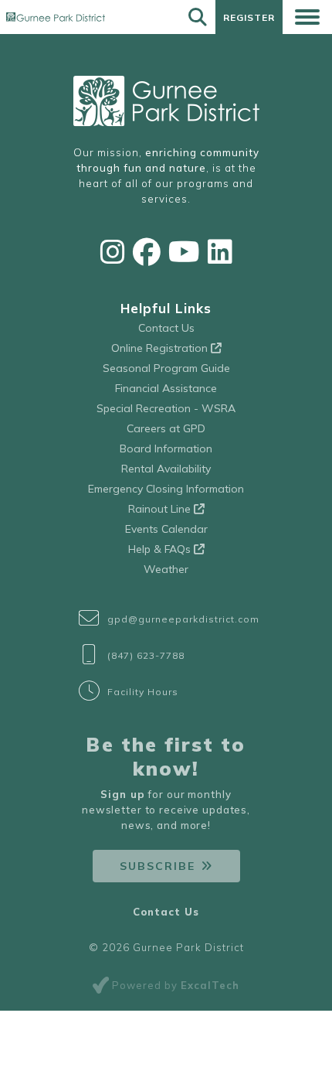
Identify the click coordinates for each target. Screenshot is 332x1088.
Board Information (166, 448)
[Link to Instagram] (112, 251)
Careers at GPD (166, 428)
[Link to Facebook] (147, 251)
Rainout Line (161, 509)
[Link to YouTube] (184, 251)
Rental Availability (166, 469)
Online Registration (161, 348)
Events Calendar (166, 529)
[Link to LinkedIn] (220, 251)
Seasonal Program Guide (166, 368)
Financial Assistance (166, 388)
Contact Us (166, 328)
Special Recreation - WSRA (166, 408)
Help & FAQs (161, 549)
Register (249, 17)
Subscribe (157, 866)
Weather (166, 569)
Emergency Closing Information (166, 489)
